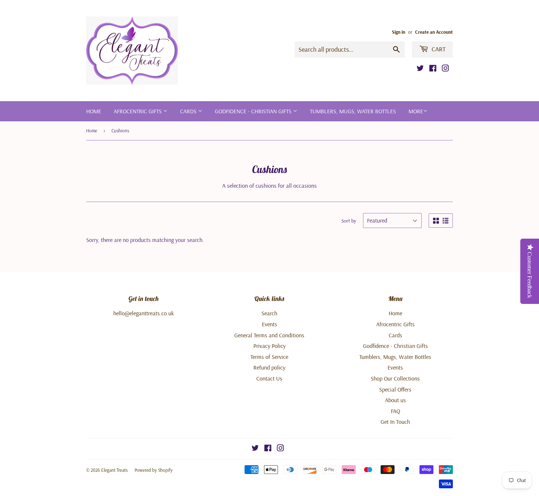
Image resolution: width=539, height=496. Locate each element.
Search (269, 313)
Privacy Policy (269, 345)
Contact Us (269, 378)
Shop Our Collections (395, 378)
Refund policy (269, 367)
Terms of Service (269, 356)
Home (93, 111)
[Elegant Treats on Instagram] (445, 69)
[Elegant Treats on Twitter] (420, 69)
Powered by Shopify (154, 470)
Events (269, 324)
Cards (189, 111)
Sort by (348, 220)
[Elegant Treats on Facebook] (433, 69)
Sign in (398, 32)
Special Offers (395, 389)
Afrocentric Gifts (138, 111)
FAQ (395, 411)
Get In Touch (395, 421)
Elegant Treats (114, 470)
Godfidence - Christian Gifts (254, 111)
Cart (437, 49)
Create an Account (434, 32)
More (415, 111)
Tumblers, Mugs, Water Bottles (353, 111)
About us (395, 400)
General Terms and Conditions (269, 335)
